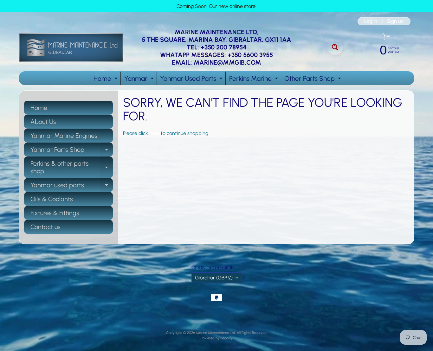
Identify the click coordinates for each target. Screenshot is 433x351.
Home (106, 79)
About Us (43, 121)
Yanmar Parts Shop (71, 151)
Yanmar (139, 79)
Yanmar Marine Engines (63, 135)
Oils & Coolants (51, 199)
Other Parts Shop (313, 79)
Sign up (395, 21)
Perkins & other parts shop (71, 168)
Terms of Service (194, 316)
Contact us (45, 227)
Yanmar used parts (71, 186)
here (154, 133)
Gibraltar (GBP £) (214, 278)
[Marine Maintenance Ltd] (71, 47)
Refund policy (234, 316)
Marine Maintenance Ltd (215, 332)
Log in (370, 21)
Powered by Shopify (217, 338)
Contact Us (268, 316)
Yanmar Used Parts (192, 79)
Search (160, 316)
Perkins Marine (254, 79)
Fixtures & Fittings (54, 213)
